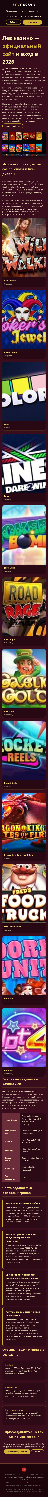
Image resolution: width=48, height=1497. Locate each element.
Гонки (23, 11)
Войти (37, 1452)
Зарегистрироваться (17, 1452)
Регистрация (32, 22)
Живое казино (12, 11)
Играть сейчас (13, 126)
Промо (10, 16)
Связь (31, 11)
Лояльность (20, 16)
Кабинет (13, 22)
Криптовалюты (35, 16)
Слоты (39, 11)
